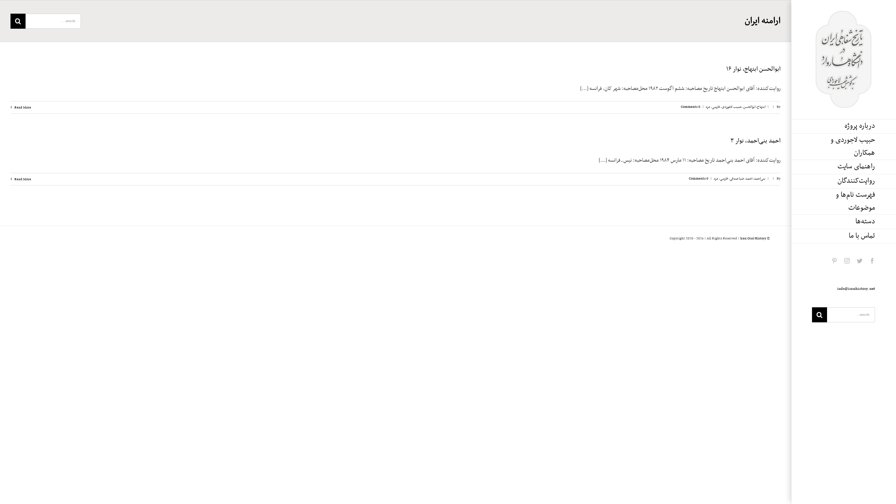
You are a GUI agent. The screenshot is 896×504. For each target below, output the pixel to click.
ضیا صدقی (737, 179)
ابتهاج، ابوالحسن (754, 107)
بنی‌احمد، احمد (755, 179)
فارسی (716, 107)
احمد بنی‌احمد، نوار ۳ (755, 141)
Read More (22, 108)
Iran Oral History (753, 238)
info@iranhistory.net (856, 288)
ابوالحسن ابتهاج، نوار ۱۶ (753, 69)
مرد (708, 107)
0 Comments (690, 107)
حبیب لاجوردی (732, 107)
